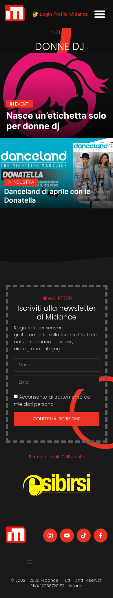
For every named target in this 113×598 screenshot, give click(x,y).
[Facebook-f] (100, 535)
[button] (99, 14)
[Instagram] (50, 535)
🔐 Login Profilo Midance (60, 14)
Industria (23, 182)
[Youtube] (67, 535)
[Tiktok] (84, 535)
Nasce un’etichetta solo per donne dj (56, 120)
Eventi (22, 104)
